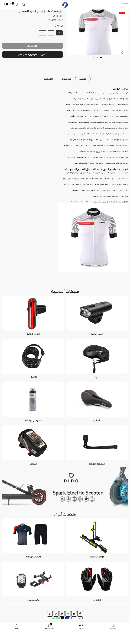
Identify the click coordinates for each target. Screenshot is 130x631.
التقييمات (48, 79)
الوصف (82, 79)
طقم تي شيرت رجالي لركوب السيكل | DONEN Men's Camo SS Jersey (95, 202)
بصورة (98, 151)
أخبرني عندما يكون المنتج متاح (32, 54)
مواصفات (66, 79)
